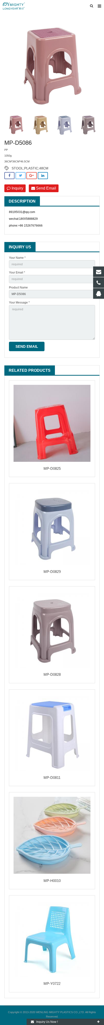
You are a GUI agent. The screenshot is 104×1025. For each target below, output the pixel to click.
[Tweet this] (20, 175)
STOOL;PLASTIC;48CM (30, 168)
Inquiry (17, 188)
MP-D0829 (52, 571)
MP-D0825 (52, 468)
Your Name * (17, 257)
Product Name (18, 287)
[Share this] (9, 175)
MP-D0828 (52, 674)
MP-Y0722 (52, 983)
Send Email (45, 188)
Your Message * (19, 302)
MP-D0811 (52, 777)
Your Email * (17, 272)
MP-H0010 (52, 881)
